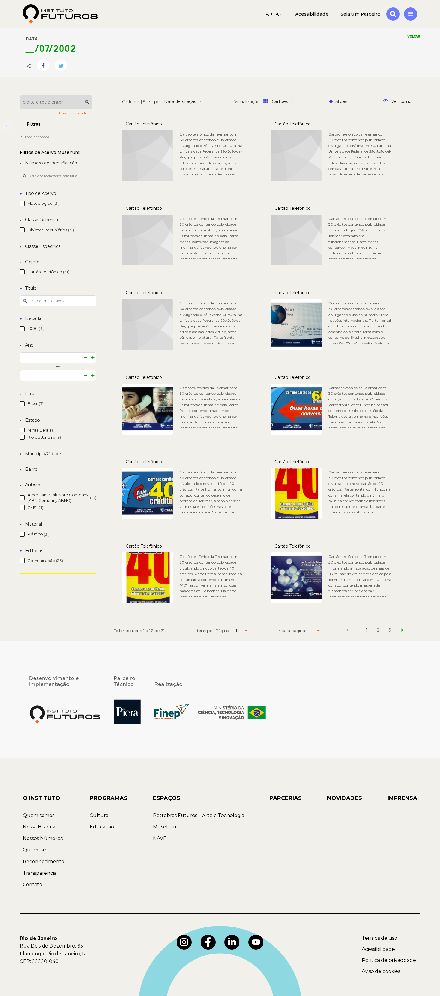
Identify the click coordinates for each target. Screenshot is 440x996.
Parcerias (285, 798)
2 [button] (378, 630)
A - (279, 14)
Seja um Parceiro (360, 14)
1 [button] (367, 630)
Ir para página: (291, 630)
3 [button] (390, 630)
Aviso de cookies (381, 971)
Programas (109, 798)
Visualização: (248, 101)
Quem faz (35, 850)
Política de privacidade (389, 960)
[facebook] (208, 942)
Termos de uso (379, 938)
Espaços (166, 798)
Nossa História (39, 827)
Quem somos (38, 815)
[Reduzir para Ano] (85, 357)
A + (269, 14)
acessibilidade (312, 14)
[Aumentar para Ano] (93, 357)
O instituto (41, 798)
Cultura (99, 815)
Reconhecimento (43, 861)
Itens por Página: (212, 630)
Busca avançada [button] (73, 113)
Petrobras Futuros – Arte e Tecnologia (198, 815)
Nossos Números (43, 838)
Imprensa (402, 798)
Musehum (165, 827)
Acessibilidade (378, 949)
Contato (32, 884)
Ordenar (130, 101)
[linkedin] (231, 942)
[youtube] (255, 942)
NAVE (159, 838)
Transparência (40, 873)
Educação (102, 827)
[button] (347, 631)
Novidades (344, 798)
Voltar (413, 36)
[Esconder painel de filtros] (7, 126)
